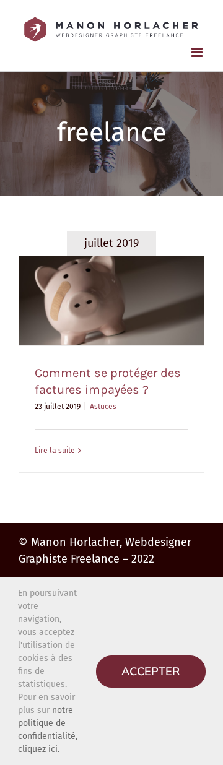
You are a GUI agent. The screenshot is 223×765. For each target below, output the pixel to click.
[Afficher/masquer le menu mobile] (197, 52)
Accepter (150, 671)
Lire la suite (55, 450)
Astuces (103, 406)
